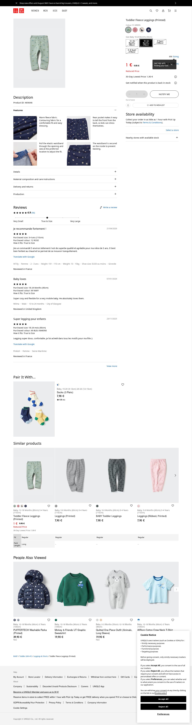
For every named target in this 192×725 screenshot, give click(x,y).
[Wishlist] (157, 11)
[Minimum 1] (129, 94)
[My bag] (169, 11)
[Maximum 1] (144, 94)
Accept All (163, 699)
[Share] (128, 105)
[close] (16, 3)
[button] (25, 128)
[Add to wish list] (49, 506)
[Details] (175, 83)
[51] (128, 29)
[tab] (35, 11)
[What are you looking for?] (151, 11)
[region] (163, 677)
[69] (148, 29)
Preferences (163, 714)
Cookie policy (160, 693)
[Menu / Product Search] (175, 11)
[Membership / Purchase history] (163, 11)
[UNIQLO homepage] (18, 11)
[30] (141, 29)
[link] (99, 3)
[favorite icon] (123, 384)
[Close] (172, 64)
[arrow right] (175, 475)
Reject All (163, 706)
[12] (135, 29)
